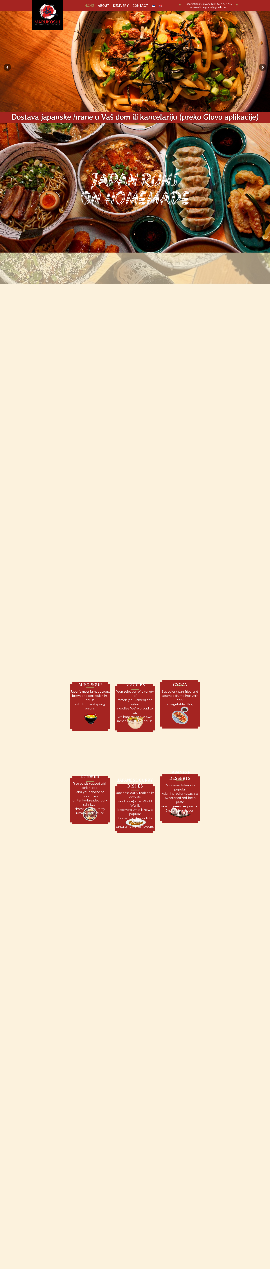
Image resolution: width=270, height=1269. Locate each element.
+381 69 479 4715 (221, 3)
